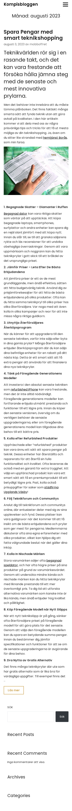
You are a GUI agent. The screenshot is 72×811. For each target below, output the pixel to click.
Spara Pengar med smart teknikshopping (33, 35)
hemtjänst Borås (55, 138)
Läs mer (14, 690)
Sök (10, 707)
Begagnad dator (15, 214)
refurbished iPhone (24, 389)
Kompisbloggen (21, 4)
